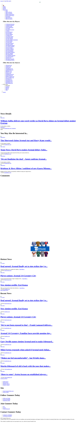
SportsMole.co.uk (9, 82)
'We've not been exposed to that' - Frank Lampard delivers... (26, 325)
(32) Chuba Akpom (9, 56)
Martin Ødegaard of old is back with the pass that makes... (25, 366)
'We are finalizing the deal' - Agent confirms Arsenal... (23, 159)
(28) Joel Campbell (9, 53)
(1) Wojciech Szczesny (10, 24)
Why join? (9, 1)
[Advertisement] (40, 102)
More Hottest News (4, 290)
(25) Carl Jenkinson (9, 51)
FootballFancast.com (10, 74)
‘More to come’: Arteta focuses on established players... (24, 374)
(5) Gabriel (8, 28)
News (7, 11)
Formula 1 (8, 86)
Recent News (5, 382)
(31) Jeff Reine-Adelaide (10, 55)
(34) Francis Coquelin (10, 58)
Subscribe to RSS (6, 400)
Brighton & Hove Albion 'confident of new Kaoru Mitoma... (26, 168)
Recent (4, 8)
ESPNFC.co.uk (9, 72)
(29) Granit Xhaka (9, 54)
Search (4, 92)
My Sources (8, 16)
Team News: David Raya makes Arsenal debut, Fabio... (23, 150)
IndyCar (7, 88)
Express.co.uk (8, 73)
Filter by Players (9, 12)
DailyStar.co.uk (9, 70)
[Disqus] (40, 193)
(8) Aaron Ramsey (9, 32)
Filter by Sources (9, 13)
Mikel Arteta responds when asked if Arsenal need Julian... (25, 350)
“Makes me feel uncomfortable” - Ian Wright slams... (23, 358)
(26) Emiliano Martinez (10, 52)
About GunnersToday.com (8, 391)
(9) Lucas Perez (9, 33)
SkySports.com (9, 78)
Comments (13, 128)
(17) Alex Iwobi (9, 42)
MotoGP (7, 87)
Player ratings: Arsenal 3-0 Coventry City (18, 276)
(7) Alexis (7, 30)
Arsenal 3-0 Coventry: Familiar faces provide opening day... (25, 333)
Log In (4, 407)
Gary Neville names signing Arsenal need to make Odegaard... (26, 341)
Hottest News (5, 381)
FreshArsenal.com (9, 75)
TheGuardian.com (9, 83)
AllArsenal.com (9, 65)
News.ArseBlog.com (10, 77)
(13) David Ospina (9, 37)
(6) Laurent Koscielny (10, 29)
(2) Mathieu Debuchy (10, 25)
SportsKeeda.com (9, 81)
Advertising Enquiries (7, 416)
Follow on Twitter (6, 398)
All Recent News (3, 378)
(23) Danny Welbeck (10, 48)
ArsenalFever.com (9, 68)
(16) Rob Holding (9, 40)
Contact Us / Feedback (7, 414)
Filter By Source (6, 384)
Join (5, 1)
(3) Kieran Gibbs (9, 26)
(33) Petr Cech (8, 57)
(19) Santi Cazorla (9, 44)
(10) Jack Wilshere (9, 34)
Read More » (22, 269)
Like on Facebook (6, 399)
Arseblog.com (8, 66)
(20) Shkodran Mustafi (10, 45)
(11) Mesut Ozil (9, 35)
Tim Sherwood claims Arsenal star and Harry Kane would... (26, 140)
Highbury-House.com (10, 76)
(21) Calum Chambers (10, 46)
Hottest (4, 7)
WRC (7, 90)
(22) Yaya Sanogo (9, 47)
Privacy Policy (6, 392)
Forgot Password (6, 408)
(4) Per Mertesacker (9, 27)
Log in (1, 1)
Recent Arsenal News (10, 15)
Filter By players (6, 383)
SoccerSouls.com (9, 79)
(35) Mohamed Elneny (10, 60)
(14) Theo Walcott (9, 38)
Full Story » (2, 127)
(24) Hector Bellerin (9, 49)
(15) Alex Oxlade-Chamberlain (12, 39)
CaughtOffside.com (9, 69)
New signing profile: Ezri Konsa (14, 285)
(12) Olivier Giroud (9, 36)
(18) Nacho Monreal (10, 43)
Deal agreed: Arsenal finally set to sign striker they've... (24, 266)
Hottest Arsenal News (10, 14)
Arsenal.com (8, 67)
